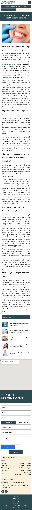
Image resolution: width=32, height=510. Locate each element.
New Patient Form (16, 500)
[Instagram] (6, 491)
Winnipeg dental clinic (20, 306)
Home (16, 496)
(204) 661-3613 (8, 10)
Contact (16, 503)
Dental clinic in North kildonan (15, 73)
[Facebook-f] (2, 491)
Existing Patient (23, 422)
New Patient (8, 422)
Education (16, 501)
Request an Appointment (23, 10)
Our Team (16, 498)
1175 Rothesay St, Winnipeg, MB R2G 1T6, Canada (16, 6)
